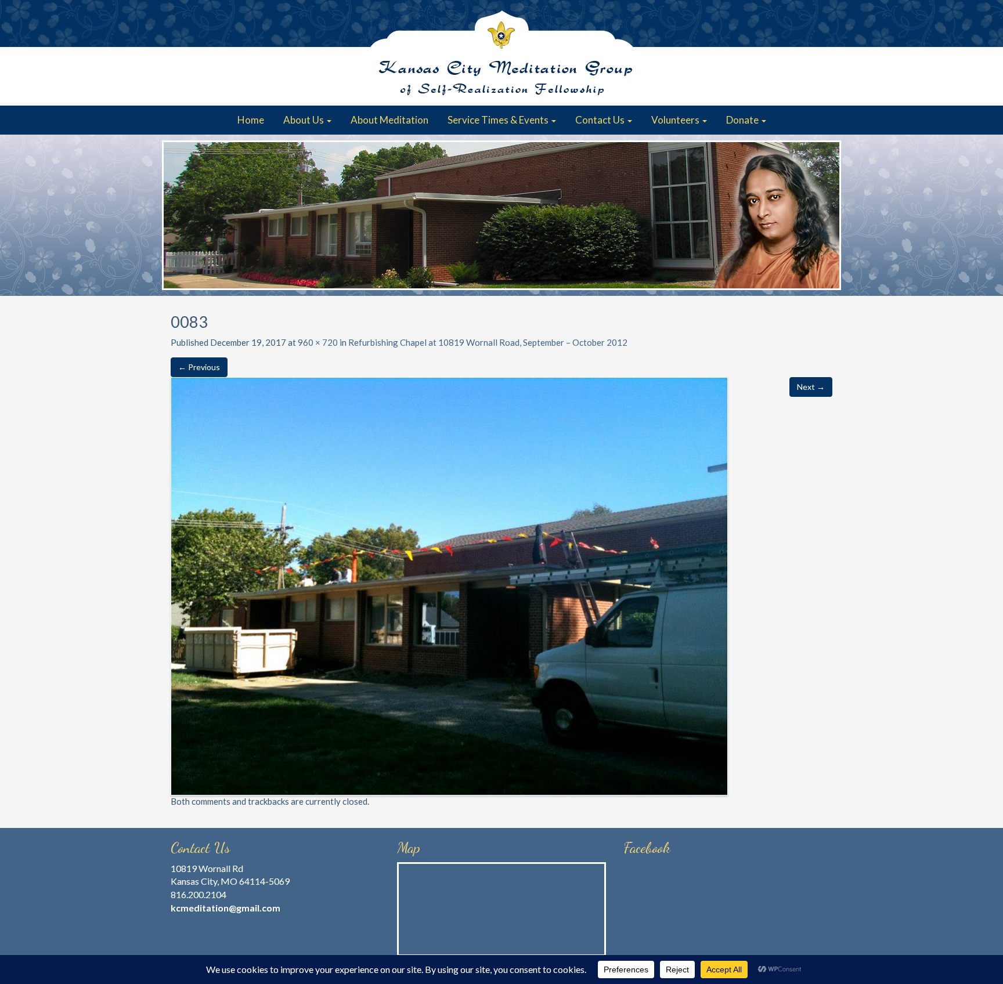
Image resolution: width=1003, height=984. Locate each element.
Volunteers (676, 120)
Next (827, 215)
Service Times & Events (499, 120)
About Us (304, 120)
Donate (743, 120)
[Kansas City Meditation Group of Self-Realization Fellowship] (501, 53)
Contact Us (600, 120)
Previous (176, 215)
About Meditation (389, 120)
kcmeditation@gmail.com (225, 907)
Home (250, 120)
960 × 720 (318, 342)
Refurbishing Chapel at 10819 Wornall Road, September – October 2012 (487, 342)
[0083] (449, 585)
